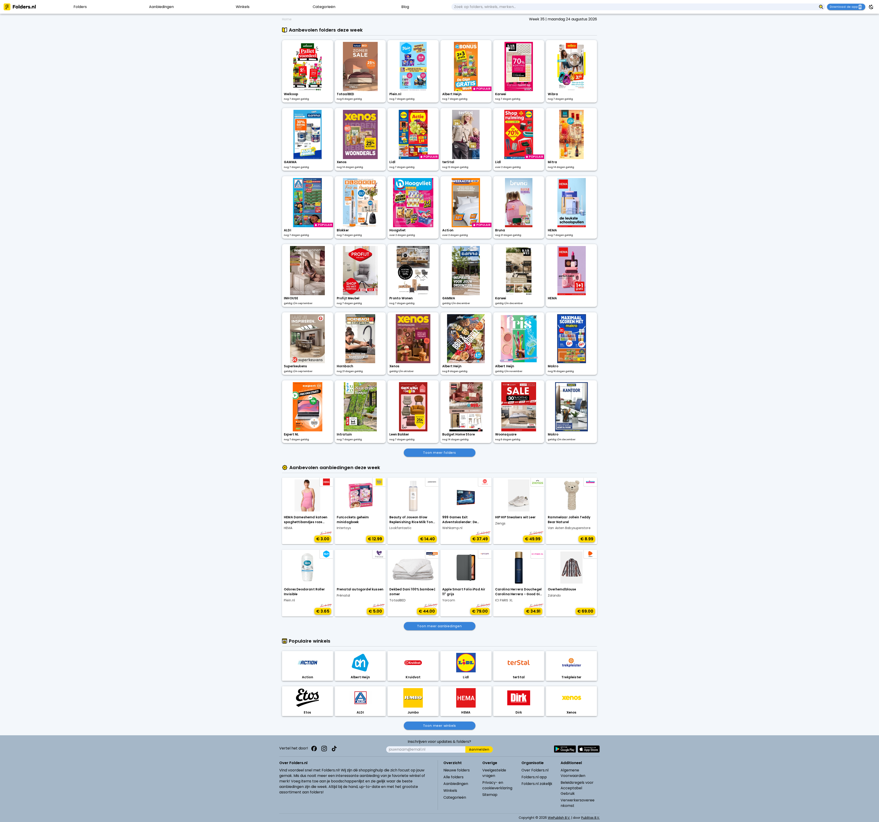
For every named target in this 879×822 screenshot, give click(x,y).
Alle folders (453, 777)
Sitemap (489, 794)
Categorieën (454, 797)
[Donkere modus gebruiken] (871, 7)
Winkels (450, 790)
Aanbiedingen (455, 783)
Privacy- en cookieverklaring (497, 785)
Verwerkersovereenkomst (577, 803)
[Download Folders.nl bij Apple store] (589, 749)
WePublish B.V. (559, 817)
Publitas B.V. (590, 817)
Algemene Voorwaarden (573, 773)
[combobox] (634, 7)
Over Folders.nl (534, 770)
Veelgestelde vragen (494, 773)
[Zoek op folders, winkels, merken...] (821, 6)
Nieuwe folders (456, 770)
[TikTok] (334, 748)
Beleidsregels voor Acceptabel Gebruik (577, 788)
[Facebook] (314, 748)
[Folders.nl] (20, 7)
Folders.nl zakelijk (536, 783)
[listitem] (80, 6)
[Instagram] (324, 748)
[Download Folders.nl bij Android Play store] (565, 749)
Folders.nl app (534, 777)
